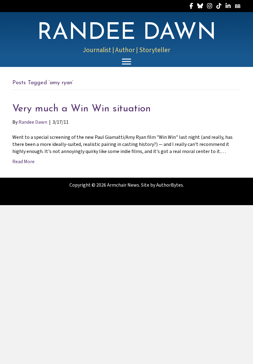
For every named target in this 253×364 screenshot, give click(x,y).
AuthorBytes (169, 185)
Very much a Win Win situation (81, 109)
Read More (23, 161)
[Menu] (126, 61)
